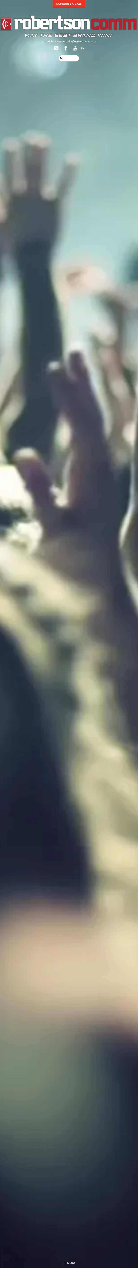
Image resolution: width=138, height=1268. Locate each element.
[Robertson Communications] (68, 36)
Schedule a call (69, 4)
